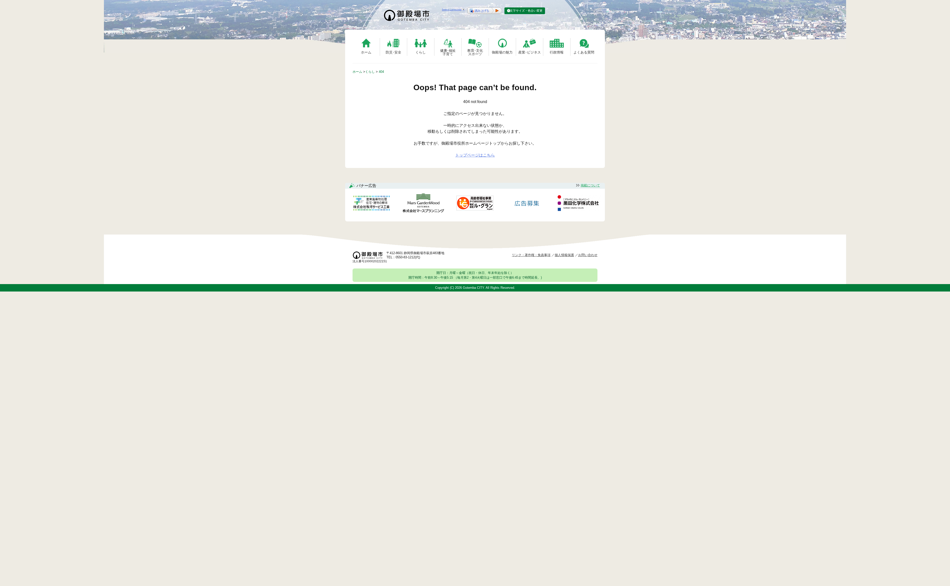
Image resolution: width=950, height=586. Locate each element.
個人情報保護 (564, 255)
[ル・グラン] (475, 204)
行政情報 (557, 52)
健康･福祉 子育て (448, 52)
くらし (420, 52)
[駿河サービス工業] (371, 204)
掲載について (590, 185)
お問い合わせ (587, 255)
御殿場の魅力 (502, 52)
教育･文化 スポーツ (475, 52)
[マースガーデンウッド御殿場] (423, 204)
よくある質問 (583, 52)
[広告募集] (527, 204)
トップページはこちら (475, 155)
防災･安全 (393, 52)
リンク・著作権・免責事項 (531, 255)
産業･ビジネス (529, 52)
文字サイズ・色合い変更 (526, 10)
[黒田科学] (579, 204)
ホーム (366, 52)
